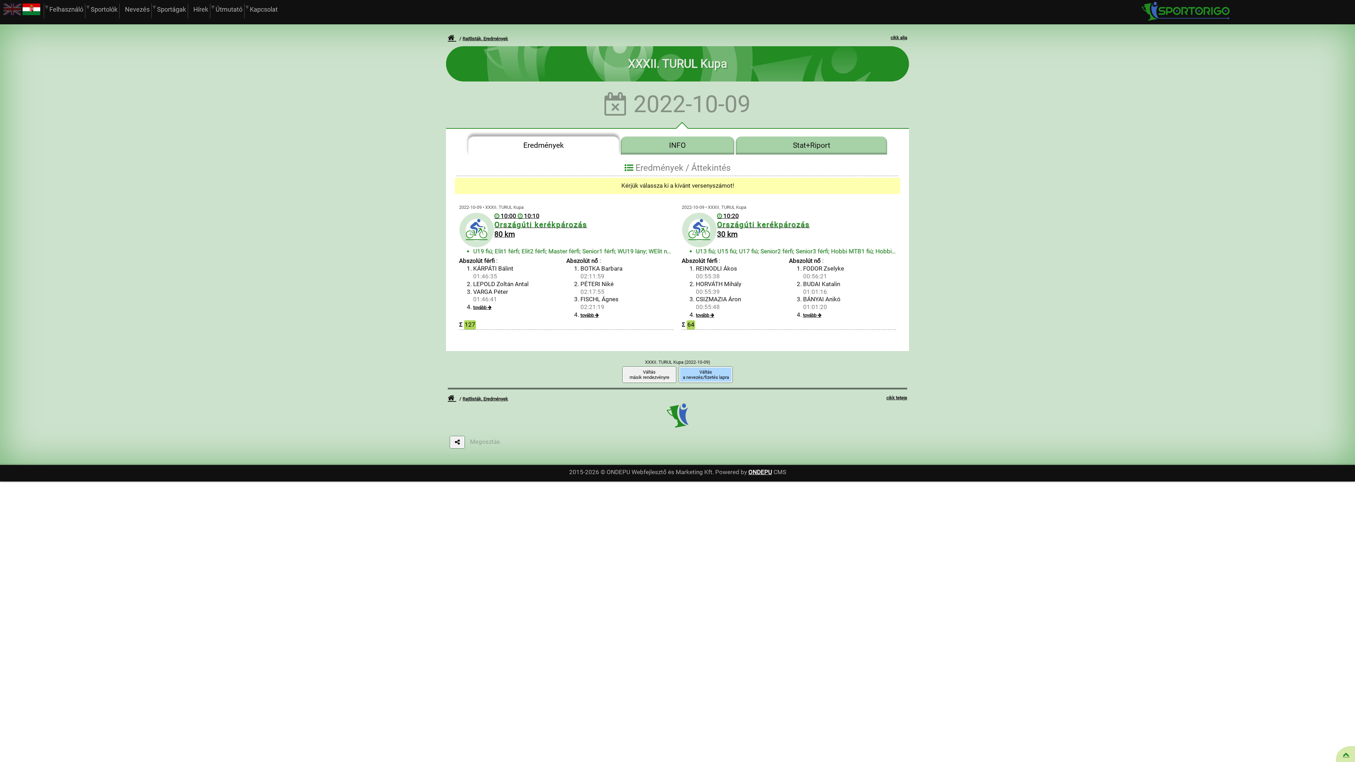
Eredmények (543, 145)
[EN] (12, 13)
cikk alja (899, 37)
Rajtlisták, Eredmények (485, 38)
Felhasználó (66, 9)
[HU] (31, 13)
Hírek (200, 9)
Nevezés (137, 9)
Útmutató (229, 9)
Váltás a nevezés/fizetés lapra (706, 374)
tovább (480, 307)
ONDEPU (760, 472)
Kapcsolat (264, 9)
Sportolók (104, 9)
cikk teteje (896, 397)
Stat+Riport (811, 145)
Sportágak (171, 9)
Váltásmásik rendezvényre (649, 374)
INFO (677, 145)
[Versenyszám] (1346, 754)
